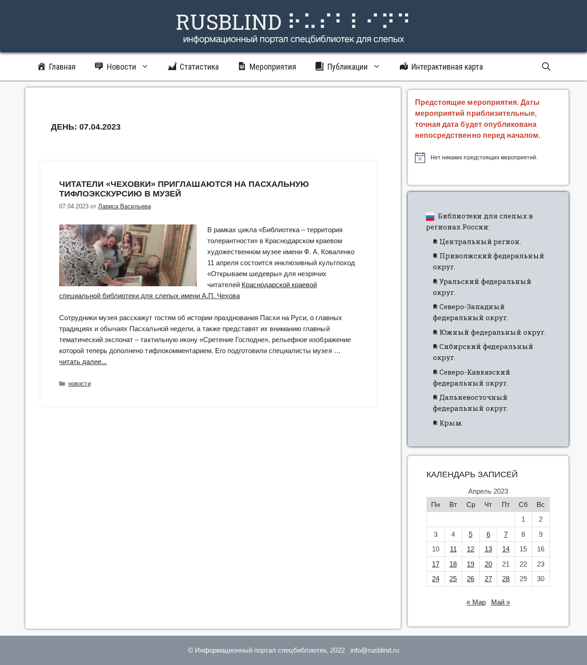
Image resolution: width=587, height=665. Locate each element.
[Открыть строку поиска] (546, 67)
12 (470, 549)
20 (488, 564)
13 (488, 549)
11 (453, 549)
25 (453, 579)
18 (453, 564)
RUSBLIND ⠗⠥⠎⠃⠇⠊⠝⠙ (293, 21)
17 (435, 564)
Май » (500, 602)
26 (470, 579)
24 (435, 579)
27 (488, 579)
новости (79, 383)
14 (505, 549)
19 (470, 564)
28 (505, 579)
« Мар (475, 602)
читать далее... (83, 361)
